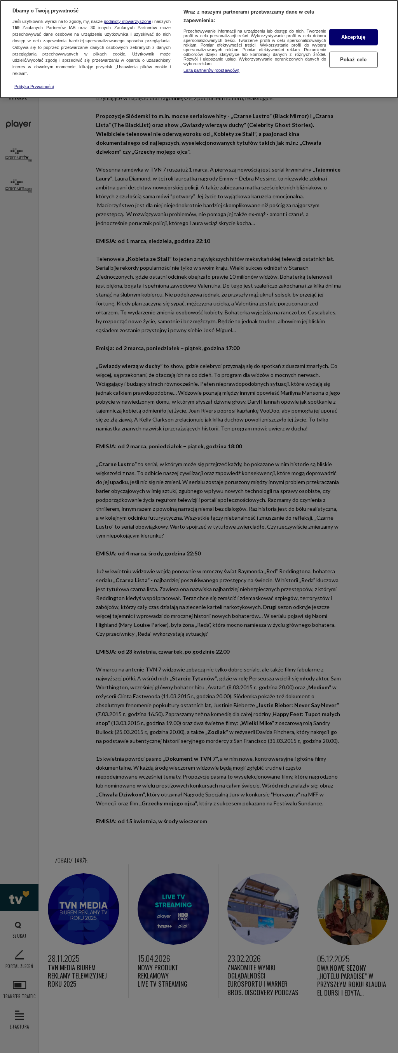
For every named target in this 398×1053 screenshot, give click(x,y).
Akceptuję (353, 37)
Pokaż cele (353, 59)
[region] (199, 49)
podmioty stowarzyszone (127, 21)
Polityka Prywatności (34, 86)
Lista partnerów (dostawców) (211, 70)
